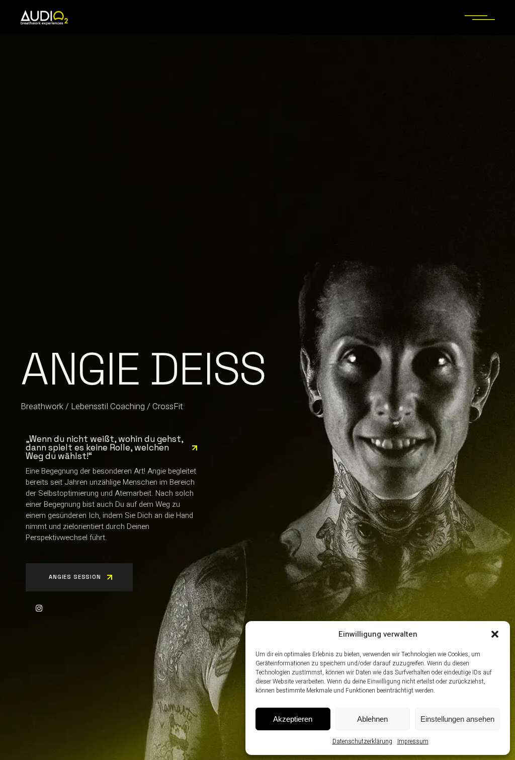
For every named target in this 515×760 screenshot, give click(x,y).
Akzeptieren (292, 719)
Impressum (412, 741)
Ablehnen (372, 719)
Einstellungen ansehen (457, 719)
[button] (495, 634)
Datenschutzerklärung (362, 741)
